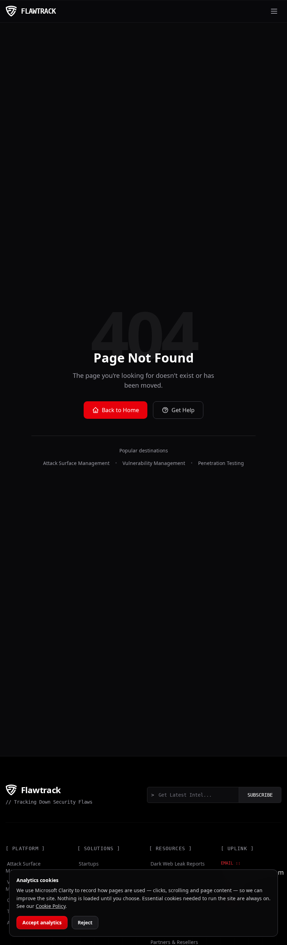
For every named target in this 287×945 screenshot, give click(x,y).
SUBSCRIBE (260, 795)
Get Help (183, 410)
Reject (85, 922)
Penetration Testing (221, 463)
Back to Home (120, 410)
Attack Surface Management (76, 463)
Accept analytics (42, 922)
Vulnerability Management (153, 463)
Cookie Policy (50, 906)
